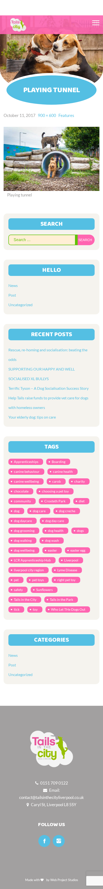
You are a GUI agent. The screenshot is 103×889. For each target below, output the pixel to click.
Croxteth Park (54, 501)
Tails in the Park (61, 599)
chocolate (21, 491)
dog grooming (24, 531)
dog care (39, 511)
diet (82, 501)
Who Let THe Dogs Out (68, 609)
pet (16, 580)
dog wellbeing (24, 550)
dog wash (52, 540)
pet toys (38, 580)
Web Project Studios (64, 880)
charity (79, 481)
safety (18, 590)
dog (16, 511)
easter (52, 550)
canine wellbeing (26, 481)
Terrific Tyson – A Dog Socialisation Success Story (48, 388)
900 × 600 (47, 115)
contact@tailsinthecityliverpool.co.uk (51, 797)
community (22, 501)
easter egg (77, 550)
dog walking (23, 540)
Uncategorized (20, 304)
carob (56, 481)
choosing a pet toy (55, 491)
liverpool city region (29, 570)
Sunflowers (44, 590)
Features (66, 115)
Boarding (58, 462)
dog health (55, 531)
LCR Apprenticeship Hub (32, 560)
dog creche (67, 511)
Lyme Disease (67, 570)
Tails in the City (25, 599)
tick (16, 609)
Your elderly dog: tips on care (32, 417)
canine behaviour (27, 471)
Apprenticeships (26, 462)
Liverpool (71, 560)
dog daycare (23, 521)
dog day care (54, 521)
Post (12, 295)
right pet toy (66, 580)
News (13, 285)
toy (35, 609)
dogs (80, 531)
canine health (63, 471)
